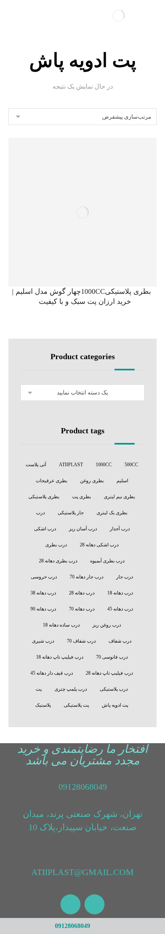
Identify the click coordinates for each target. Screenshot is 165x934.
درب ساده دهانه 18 (61, 625)
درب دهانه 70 (82, 609)
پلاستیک (43, 705)
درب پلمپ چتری (70, 689)
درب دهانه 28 (82, 593)
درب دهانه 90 (43, 609)
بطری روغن (92, 480)
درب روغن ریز (107, 625)
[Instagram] (95, 904)
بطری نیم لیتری (119, 496)
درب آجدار (120, 529)
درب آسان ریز (83, 529)
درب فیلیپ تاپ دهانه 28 (109, 673)
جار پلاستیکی (71, 513)
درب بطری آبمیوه (107, 561)
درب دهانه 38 (43, 593)
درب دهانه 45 (120, 609)
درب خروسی (44, 577)
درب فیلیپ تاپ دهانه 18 (59, 657)
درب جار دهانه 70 (86, 577)
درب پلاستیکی (114, 689)
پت (39, 689)
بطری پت (81, 496)
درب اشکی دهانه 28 (99, 545)
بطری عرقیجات (51, 480)
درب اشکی (45, 529)
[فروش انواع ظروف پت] (118, 15)
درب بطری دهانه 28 (58, 561)
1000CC (104, 464)
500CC (131, 464)
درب (40, 513)
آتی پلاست (36, 464)
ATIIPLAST (71, 464)
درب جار (124, 577)
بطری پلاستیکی (43, 496)
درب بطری (56, 545)
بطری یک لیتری (112, 513)
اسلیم (122, 480)
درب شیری (43, 641)
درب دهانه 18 (120, 593)
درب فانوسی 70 (112, 657)
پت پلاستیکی (76, 705)
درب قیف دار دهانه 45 (51, 673)
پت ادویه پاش (115, 705)
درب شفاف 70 (81, 641)
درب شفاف (120, 641)
